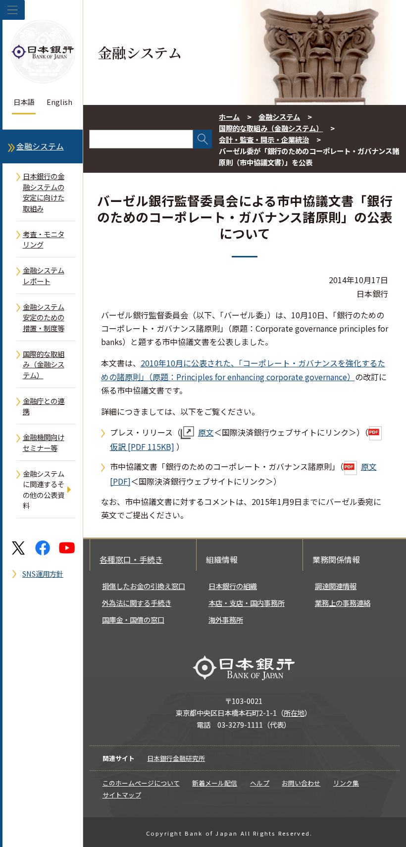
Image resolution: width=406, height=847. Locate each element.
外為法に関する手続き (136, 603)
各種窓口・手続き (131, 559)
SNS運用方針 (42, 573)
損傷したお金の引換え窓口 (143, 586)
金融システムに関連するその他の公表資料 (43, 489)
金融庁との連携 (43, 406)
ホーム (229, 116)
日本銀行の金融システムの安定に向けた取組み (43, 192)
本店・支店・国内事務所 (246, 603)
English (59, 102)
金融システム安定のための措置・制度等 (43, 317)
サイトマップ (121, 794)
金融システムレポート (43, 275)
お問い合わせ (301, 783)
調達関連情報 (335, 586)
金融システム (40, 146)
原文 (206, 432)
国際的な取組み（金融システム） (43, 364)
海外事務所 (225, 619)
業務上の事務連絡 (342, 603)
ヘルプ (259, 783)
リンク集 (346, 783)
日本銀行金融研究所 (176, 758)
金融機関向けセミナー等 (43, 442)
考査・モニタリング (43, 239)
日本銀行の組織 (232, 586)
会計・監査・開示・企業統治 (264, 139)
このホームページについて (141, 783)
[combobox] (141, 139)
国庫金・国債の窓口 (133, 619)
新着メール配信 (214, 783)
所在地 (294, 712)
